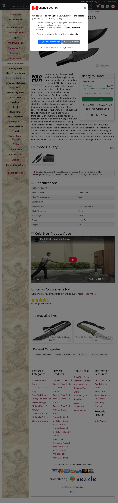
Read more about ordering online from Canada (57, 34)
